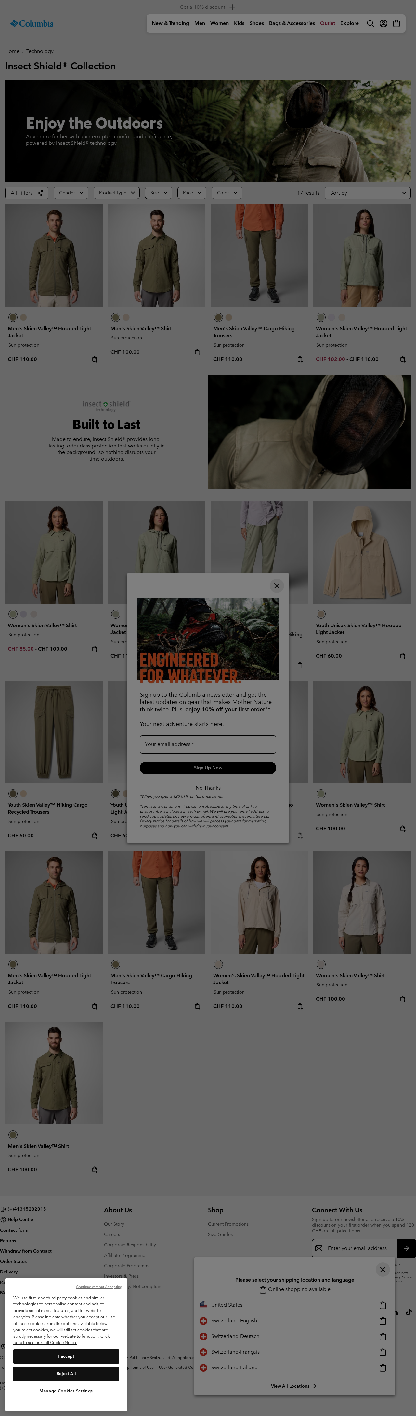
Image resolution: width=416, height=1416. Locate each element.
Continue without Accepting (99, 1287)
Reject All (66, 1373)
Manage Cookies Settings (66, 1391)
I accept (66, 1356)
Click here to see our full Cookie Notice (61, 1339)
